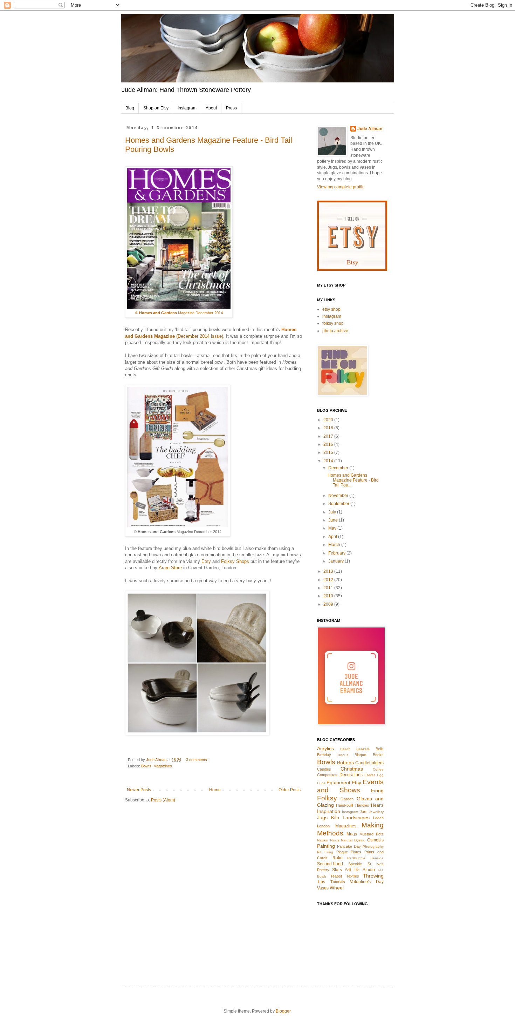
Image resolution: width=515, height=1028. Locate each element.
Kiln (335, 817)
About (211, 108)
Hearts (377, 805)
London (323, 826)
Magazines (162, 766)
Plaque (342, 852)
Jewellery (376, 812)
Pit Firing (325, 852)
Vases (323, 888)
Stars (337, 869)
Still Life (352, 870)
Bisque (360, 755)
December (338, 467)
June (333, 520)
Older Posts (290, 789)
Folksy (327, 798)
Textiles (352, 876)
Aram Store (170, 567)
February (337, 553)
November (338, 495)
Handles (362, 805)
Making (373, 825)
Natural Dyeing (353, 840)
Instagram (187, 108)
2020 (328, 419)
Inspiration (328, 811)
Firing (377, 790)
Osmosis (375, 840)
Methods (330, 833)
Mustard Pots (371, 834)
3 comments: (197, 760)
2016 (328, 444)
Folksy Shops (235, 561)
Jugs (322, 817)
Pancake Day (349, 846)
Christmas (352, 769)
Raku (337, 857)
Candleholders (369, 762)
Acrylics (325, 748)
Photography (373, 846)
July (332, 512)
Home (215, 789)
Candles (324, 769)
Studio (369, 869)
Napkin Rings (328, 840)
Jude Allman (369, 128)
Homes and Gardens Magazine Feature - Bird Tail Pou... (353, 480)
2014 (328, 460)
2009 (328, 604)
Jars (364, 811)
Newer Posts (139, 789)
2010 (328, 595)
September (339, 503)
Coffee (378, 769)
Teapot (336, 876)
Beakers (363, 749)
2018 (328, 427)
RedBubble (356, 858)
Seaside (377, 858)
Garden (347, 799)
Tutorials (337, 882)
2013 (328, 571)
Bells (380, 749)
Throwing (373, 876)
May (332, 528)
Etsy (206, 561)
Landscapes (356, 817)
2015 (328, 452)
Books (378, 755)
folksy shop (333, 323)
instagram (331, 316)
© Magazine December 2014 (179, 313)
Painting (326, 846)
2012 (328, 579)
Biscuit (343, 755)
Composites (327, 775)
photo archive (335, 330)
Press (231, 108)
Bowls (146, 766)
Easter (369, 775)
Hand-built (344, 805)
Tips (321, 881)
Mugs (351, 834)
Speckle (355, 864)
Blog (129, 108)
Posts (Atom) (163, 800)
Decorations (351, 774)
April (333, 536)
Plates (356, 852)
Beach (345, 749)
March (334, 544)
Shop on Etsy (156, 108)
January (336, 561)
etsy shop (331, 309)
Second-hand (330, 863)
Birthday (324, 755)
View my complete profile (341, 186)
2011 (328, 587)
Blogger (283, 1011)
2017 (328, 436)
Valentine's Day (367, 881)
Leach (378, 818)
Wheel (337, 888)
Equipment (338, 782)
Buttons (345, 762)
